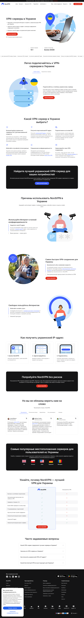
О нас (7, 583)
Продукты (65, 3)
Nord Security (68, 583)
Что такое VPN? (28, 583)
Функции (21, 3)
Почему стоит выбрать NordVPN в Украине (69, 56)
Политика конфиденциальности (51, 585)
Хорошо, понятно (12, 608)
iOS (38, 608)
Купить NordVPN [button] (78, 3)
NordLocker (67, 590)
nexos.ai (67, 599)
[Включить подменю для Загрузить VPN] (31, 3)
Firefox (52, 608)
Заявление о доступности (48, 593)
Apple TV (73, 608)
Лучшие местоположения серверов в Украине (51, 56)
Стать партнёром (28, 596)
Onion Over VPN (48, 155)
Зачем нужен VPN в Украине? (22, 56)
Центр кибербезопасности (30, 590)
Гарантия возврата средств (12, 587)
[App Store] (61, 576)
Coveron (67, 594)
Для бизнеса (43, 3)
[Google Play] (73, 576)
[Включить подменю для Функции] (23, 3)
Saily (66, 596)
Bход (52, 3)
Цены (17, 3)
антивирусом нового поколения (31, 310)
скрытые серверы (71, 154)
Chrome (45, 608)
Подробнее (35, 3)
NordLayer (67, 585)
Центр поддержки (58, 3)
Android (31, 608)
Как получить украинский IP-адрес (35, 56)
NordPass (67, 587)
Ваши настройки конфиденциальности (51, 587)
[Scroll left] (0, 56)
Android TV (66, 608)
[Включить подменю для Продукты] (67, 3)
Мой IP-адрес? (28, 587)
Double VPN (9, 155)
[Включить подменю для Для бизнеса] (46, 3)
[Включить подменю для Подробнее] (38, 3)
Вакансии (12, 585)
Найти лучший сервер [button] (42, 183)
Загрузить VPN (28, 3)
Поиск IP (26, 585)
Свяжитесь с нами (47, 595)
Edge (59, 608)
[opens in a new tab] (7, 577)
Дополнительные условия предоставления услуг (51, 590)
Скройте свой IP (19, 229)
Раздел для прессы (29, 594)
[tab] (36, 71)
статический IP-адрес (41, 133)
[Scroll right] (83, 56)
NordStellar (67, 592)
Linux (24, 608)
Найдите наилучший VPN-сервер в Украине (8, 56)
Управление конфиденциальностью (12, 612)
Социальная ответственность (31, 592)
